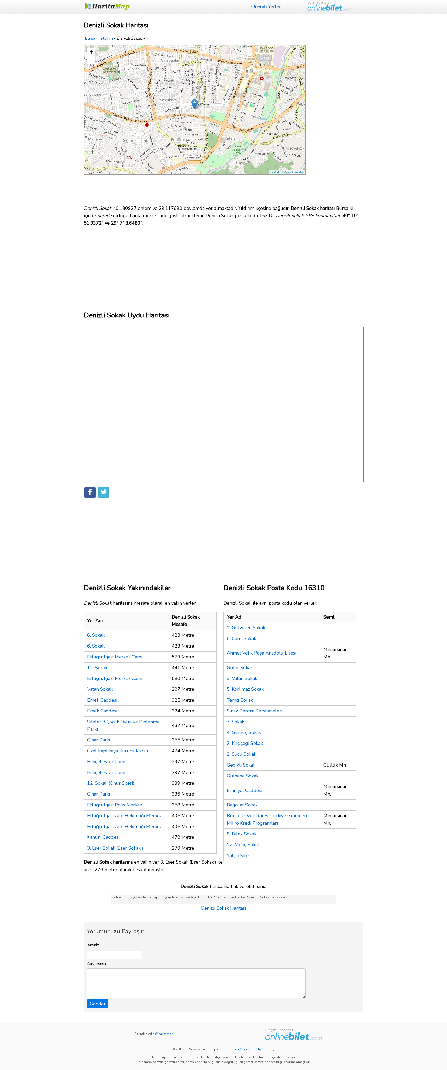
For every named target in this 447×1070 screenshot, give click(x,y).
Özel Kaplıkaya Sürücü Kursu (117, 751)
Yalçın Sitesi (239, 855)
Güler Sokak (240, 668)
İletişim (260, 1049)
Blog (271, 1049)
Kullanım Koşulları (239, 1049)
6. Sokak (96, 635)
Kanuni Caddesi (103, 837)
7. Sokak (235, 722)
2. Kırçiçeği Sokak (245, 743)
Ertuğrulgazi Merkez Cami (114, 657)
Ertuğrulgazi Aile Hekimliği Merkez (124, 816)
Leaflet (274, 172)
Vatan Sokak (100, 689)
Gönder (98, 1004)
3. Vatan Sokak (242, 678)
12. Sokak (97, 668)
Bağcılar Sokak (242, 805)
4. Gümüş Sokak (244, 732)
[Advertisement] (335, 122)
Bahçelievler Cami (106, 762)
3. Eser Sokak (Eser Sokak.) (115, 848)
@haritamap (164, 1034)
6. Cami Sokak (241, 638)
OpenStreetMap (294, 172)
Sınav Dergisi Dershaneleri (254, 711)
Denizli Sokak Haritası (223, 908)
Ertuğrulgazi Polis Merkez (114, 805)
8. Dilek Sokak (241, 834)
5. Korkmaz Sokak (245, 689)
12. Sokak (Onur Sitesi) (111, 783)
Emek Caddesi (102, 700)
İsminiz (93, 945)
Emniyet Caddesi (244, 790)
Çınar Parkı (98, 740)
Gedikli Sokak (241, 765)
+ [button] (91, 52)
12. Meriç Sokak (243, 845)
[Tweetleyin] (103, 492)
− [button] (91, 60)
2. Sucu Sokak (241, 754)
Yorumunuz (96, 963)
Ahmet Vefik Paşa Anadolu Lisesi (261, 653)
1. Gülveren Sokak (246, 628)
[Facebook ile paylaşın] (90, 492)
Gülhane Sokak (242, 776)
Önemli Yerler (266, 6)
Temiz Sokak (240, 700)
